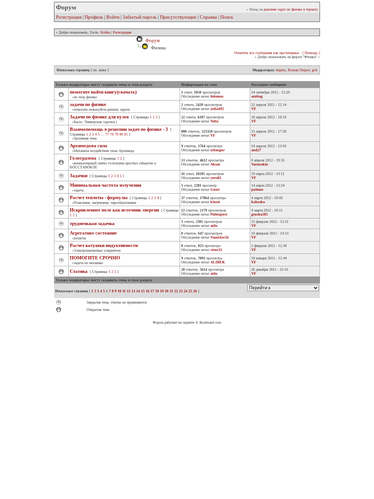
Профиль (94, 17)
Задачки (78, 175)
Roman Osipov (299, 70)
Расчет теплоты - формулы (98, 197)
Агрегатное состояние (93, 233)
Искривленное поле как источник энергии (114, 210)
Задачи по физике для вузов (99, 116)
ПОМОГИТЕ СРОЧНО (95, 257)
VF (253, 109)
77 (107, 134)
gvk (314, 70)
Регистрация (68, 17)
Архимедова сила (88, 145)
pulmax (257, 189)
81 (126, 134)
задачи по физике (88, 104)
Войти (112, 17)
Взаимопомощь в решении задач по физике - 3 (119, 129)
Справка (208, 17)
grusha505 (259, 214)
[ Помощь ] (311, 53)
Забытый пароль (140, 17)
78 (112, 134)
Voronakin (259, 164)
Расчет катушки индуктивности (104, 245)
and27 (256, 150)
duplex (281, 70)
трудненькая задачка (92, 223)
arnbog (257, 96)
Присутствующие (178, 17)
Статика (79, 271)
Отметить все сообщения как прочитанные (266, 53)
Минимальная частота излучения (105, 185)
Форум (151, 40)
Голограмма (83, 158)
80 (121, 134)
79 (116, 134)
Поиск (226, 17)
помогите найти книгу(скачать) (103, 92)
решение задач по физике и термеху (291, 9)
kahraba (258, 202)
